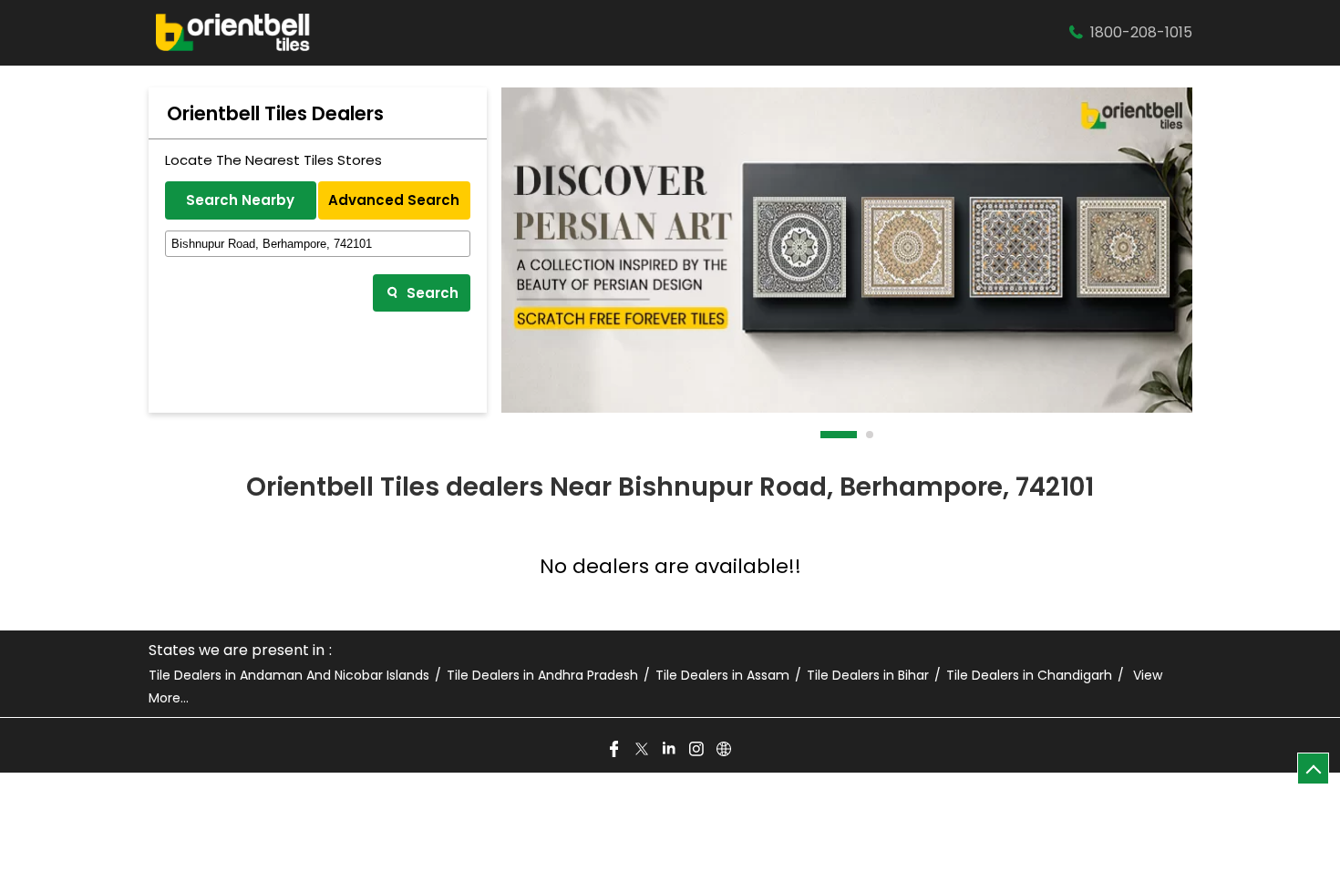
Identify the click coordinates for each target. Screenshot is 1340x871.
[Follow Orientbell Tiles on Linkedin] (670, 749)
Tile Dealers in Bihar (868, 675)
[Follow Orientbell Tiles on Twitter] (642, 749)
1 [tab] (825, 434)
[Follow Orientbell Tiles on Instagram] (697, 749)
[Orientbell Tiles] (233, 33)
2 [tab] (870, 434)
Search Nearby (240, 200)
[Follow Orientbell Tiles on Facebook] (615, 749)
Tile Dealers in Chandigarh (1029, 675)
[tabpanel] (846, 250)
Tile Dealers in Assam (722, 675)
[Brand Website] (724, 749)
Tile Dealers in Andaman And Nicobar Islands (289, 675)
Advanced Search (393, 200)
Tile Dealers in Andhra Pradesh (542, 675)
